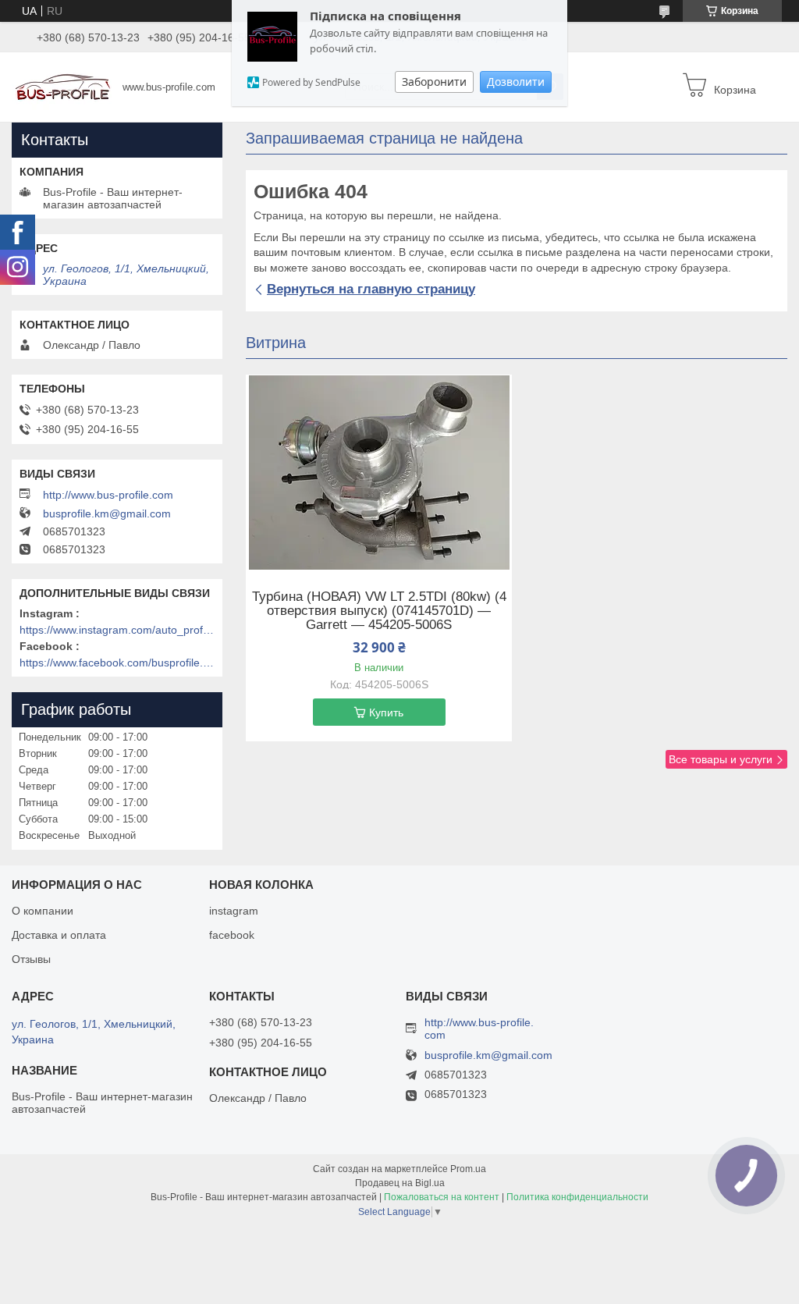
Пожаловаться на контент (441, 1197)
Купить (386, 712)
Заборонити (434, 81)
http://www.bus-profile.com (108, 495)
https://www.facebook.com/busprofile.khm (117, 662)
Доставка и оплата (59, 935)
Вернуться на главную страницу (371, 289)
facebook (231, 935)
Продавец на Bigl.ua (400, 1183)
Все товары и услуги (720, 759)
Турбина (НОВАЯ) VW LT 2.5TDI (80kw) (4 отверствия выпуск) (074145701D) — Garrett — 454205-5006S (379, 611)
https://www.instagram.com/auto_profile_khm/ (117, 630)
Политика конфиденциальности (577, 1197)
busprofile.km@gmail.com (107, 513)
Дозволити (516, 81)
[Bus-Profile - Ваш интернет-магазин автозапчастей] (63, 86)
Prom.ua (468, 1169)
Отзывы (31, 959)
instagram (233, 910)
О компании (42, 910)
